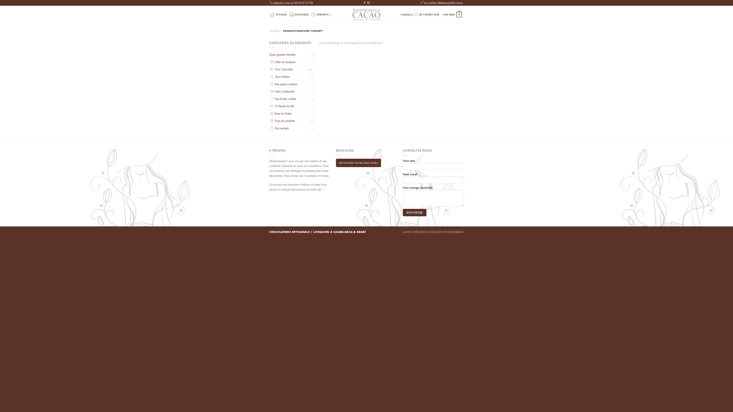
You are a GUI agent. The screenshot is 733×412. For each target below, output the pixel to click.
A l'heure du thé (284, 106)
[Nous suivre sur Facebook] (364, 3)
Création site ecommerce (446, 232)
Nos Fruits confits (285, 99)
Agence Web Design (416, 232)
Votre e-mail (410, 174)
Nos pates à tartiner (286, 84)
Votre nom (409, 160)
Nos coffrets (282, 76)
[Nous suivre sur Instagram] (368, 3)
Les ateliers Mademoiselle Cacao (443, 2)
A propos (322, 14)
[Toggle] (311, 69)
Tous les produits (284, 120)
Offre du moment (284, 62)
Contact (407, 14)
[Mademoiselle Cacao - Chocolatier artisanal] (366, 15)
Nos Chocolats (284, 69)
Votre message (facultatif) (417, 187)
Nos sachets (281, 128)
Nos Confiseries (285, 91)
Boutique (302, 14)
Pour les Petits (282, 113)
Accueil (281, 14)
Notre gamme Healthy (282, 54)
